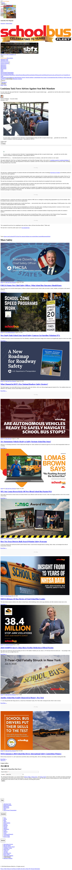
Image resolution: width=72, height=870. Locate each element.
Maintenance (3, 64)
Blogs (8, 75)
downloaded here (25, 227)
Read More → (4, 292)
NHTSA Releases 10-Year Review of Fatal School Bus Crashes (23, 599)
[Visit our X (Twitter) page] (4, 766)
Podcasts (29, 75)
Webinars (46, 75)
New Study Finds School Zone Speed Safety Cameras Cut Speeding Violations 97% (30, 335)
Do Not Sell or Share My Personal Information (29, 868)
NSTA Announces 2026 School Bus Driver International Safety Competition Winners (31, 754)
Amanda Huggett (9, 538)
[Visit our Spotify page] (8, 766)
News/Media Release (10, 332)
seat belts (26, 236)
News (10, 1)
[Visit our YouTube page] (5, 766)
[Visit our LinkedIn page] (2, 766)
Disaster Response (5, 62)
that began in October (55, 172)
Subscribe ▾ (3, 4)
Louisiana (11, 236)
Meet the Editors (13, 77)
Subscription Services (5, 77)
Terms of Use (10, 868)
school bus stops (20, 236)
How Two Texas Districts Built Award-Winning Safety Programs (24, 541)
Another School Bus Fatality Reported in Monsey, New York (22, 698)
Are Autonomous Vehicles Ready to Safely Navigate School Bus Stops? (26, 441)
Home (2, 85)
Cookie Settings (9, 78)
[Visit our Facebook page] (1, 766)
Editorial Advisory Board (23, 77)
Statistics (33, 75)
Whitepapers (38, 75)
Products (21, 75)
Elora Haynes (8, 438)
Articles (13, 1)
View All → (3, 760)
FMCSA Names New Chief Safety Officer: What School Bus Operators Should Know (31, 285)
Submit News (40, 77)
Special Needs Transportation (7, 72)
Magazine (25, 75)
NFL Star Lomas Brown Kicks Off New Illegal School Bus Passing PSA (26, 491)
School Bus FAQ (56, 77)
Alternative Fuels (4, 59)
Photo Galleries (15, 75)
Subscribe (3, 23)
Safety (2, 69)
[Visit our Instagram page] (7, 766)
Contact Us (45, 77)
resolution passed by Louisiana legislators (59, 160)
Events (42, 75)
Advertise (50, 77)
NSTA (15, 236)
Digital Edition (9, 23)
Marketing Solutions (17, 78)
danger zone (6, 236)
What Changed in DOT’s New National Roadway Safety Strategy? (24, 384)
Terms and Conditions (8, 855)
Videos (10, 75)
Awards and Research (55, 75)
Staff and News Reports (10, 282)
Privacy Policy (63, 77)
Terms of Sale (16, 868)
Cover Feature (6, 1)
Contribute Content (33, 77)
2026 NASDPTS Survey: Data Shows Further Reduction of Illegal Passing (27, 648)
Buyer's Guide (6, 836)
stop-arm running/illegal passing (35, 236)
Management (3, 67)
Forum (49, 75)
